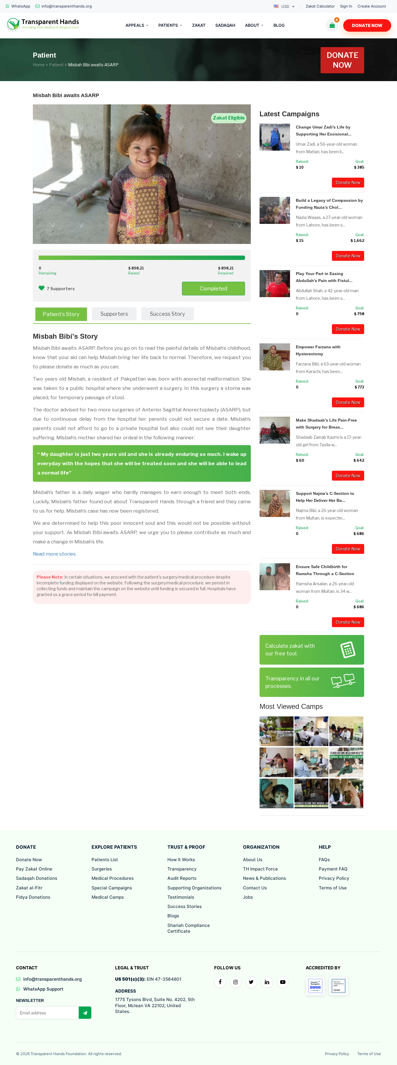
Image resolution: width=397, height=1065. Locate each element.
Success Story (167, 314)
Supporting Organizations (194, 888)
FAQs (324, 859)
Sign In (346, 6)
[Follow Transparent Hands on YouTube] (283, 982)
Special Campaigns (112, 888)
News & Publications (264, 878)
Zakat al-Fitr (29, 888)
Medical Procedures (113, 878)
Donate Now (367, 25)
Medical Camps (108, 897)
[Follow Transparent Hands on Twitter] (251, 982)
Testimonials (180, 897)
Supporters (114, 314)
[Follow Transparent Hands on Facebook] (220, 982)
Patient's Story (61, 314)
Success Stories (184, 906)
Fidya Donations (33, 897)
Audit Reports (181, 878)
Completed (213, 289)
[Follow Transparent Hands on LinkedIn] (267, 982)
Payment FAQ (333, 869)
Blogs (173, 915)
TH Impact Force (260, 869)
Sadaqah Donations (36, 878)
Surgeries (102, 869)
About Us (252, 859)
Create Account (371, 6)
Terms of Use (333, 888)
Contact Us (255, 888)
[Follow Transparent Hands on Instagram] (236, 982)
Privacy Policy (334, 878)
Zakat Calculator (320, 6)
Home (39, 64)
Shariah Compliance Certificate (188, 928)
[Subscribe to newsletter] (84, 1013)
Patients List (105, 859)
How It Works (181, 859)
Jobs (248, 897)
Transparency (182, 869)
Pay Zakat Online (34, 869)
